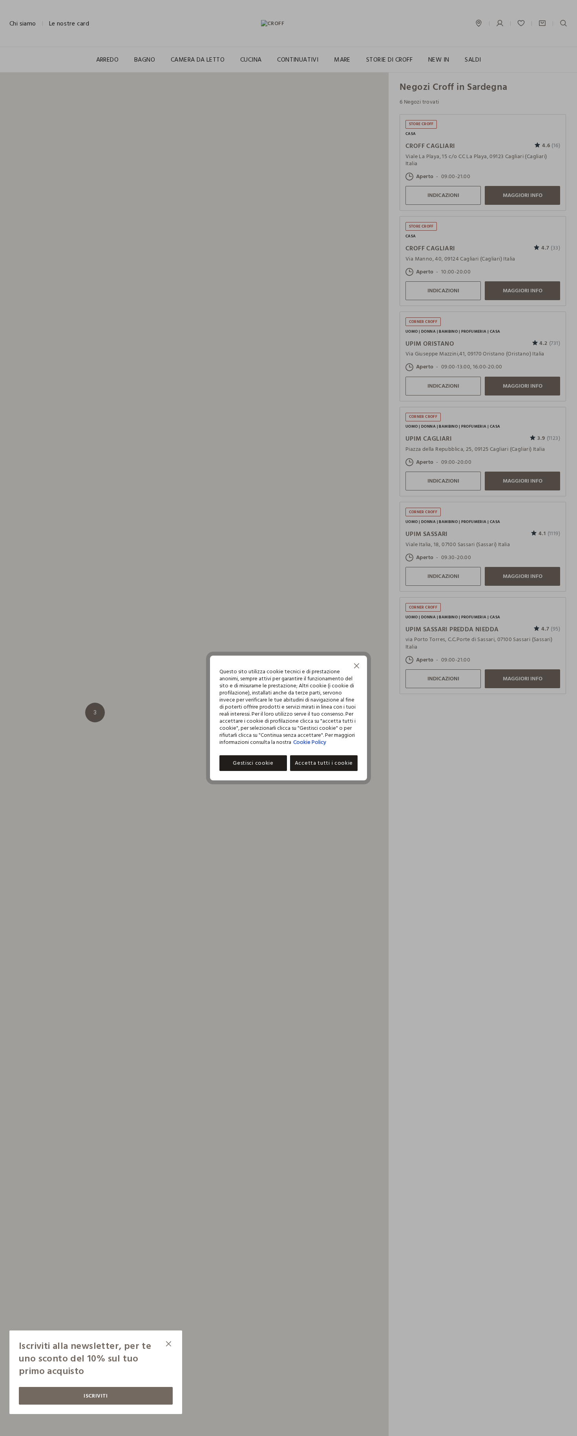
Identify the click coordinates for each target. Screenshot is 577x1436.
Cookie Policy (309, 742)
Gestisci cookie (253, 762)
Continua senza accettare (357, 666)
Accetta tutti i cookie (324, 762)
